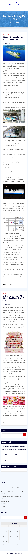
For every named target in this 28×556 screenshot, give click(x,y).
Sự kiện (4, 293)
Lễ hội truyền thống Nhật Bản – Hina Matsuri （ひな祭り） (14, 298)
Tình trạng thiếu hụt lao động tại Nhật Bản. (12, 454)
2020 (14, 22)
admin (5, 43)
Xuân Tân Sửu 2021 (6, 457)
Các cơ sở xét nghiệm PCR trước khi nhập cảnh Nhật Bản (14, 491)
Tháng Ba (19, 22)
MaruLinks (14, 3)
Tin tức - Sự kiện (6, 34)
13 (17, 533)
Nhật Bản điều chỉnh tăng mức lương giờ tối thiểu (13, 446)
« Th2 (3, 544)
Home (9, 22)
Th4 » (18, 544)
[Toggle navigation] (14, 8)
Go (24, 435)
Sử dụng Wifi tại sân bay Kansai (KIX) (10, 460)
